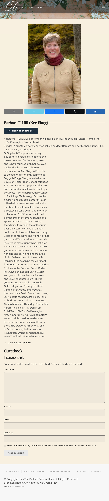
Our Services (11, 472)
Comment (9, 370)
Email (8, 420)
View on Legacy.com (19, 343)
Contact (96, 472)
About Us (81, 472)
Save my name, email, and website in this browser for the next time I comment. (51, 446)
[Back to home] (24, 6)
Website (8, 433)
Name (7, 407)
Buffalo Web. (19, 486)
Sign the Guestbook (23, 131)
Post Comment (16, 453)
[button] (103, 6)
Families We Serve (60, 472)
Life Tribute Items (34, 472)
